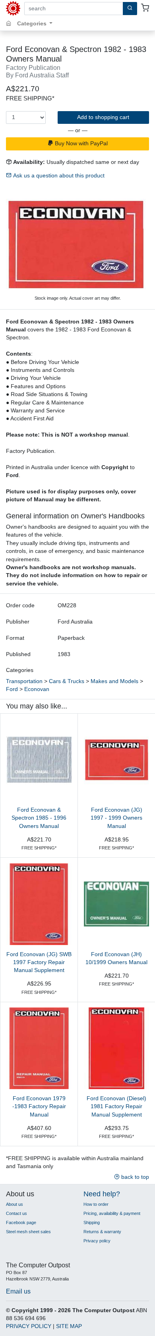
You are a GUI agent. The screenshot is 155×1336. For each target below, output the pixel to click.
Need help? (101, 1194)
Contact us (16, 1213)
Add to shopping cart (103, 117)
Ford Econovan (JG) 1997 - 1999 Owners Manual (116, 818)
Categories (32, 24)
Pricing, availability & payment (111, 1213)
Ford (12, 689)
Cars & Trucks (66, 681)
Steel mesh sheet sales (28, 1231)
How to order (95, 1204)
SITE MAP (69, 1326)
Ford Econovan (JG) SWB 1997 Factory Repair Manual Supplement (39, 962)
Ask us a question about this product (58, 176)
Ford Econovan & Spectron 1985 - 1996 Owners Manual (39, 818)
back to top (134, 1177)
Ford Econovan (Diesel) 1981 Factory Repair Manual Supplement (116, 1106)
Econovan (36, 689)
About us (14, 1204)
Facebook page (21, 1222)
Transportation (24, 681)
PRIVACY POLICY (28, 1326)
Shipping (91, 1222)
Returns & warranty (102, 1231)
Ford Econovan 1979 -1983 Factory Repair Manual (39, 1106)
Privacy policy (96, 1240)
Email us (18, 1291)
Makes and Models (114, 681)
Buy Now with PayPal (80, 143)
